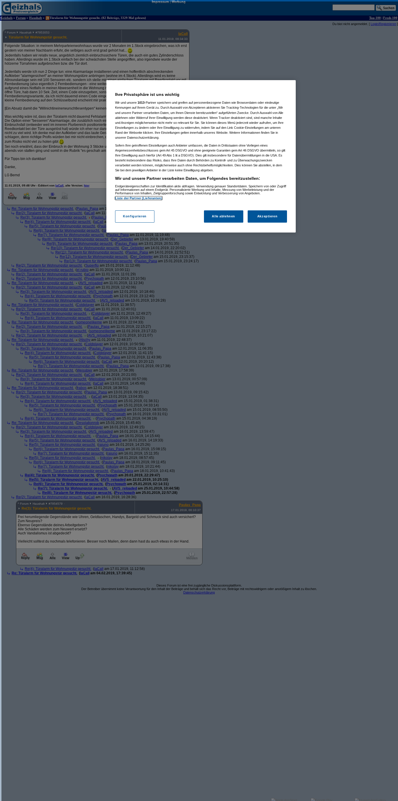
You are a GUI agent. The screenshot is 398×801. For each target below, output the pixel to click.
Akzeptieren (267, 216)
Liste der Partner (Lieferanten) (138, 198)
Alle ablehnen (223, 216)
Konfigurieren (134, 216)
